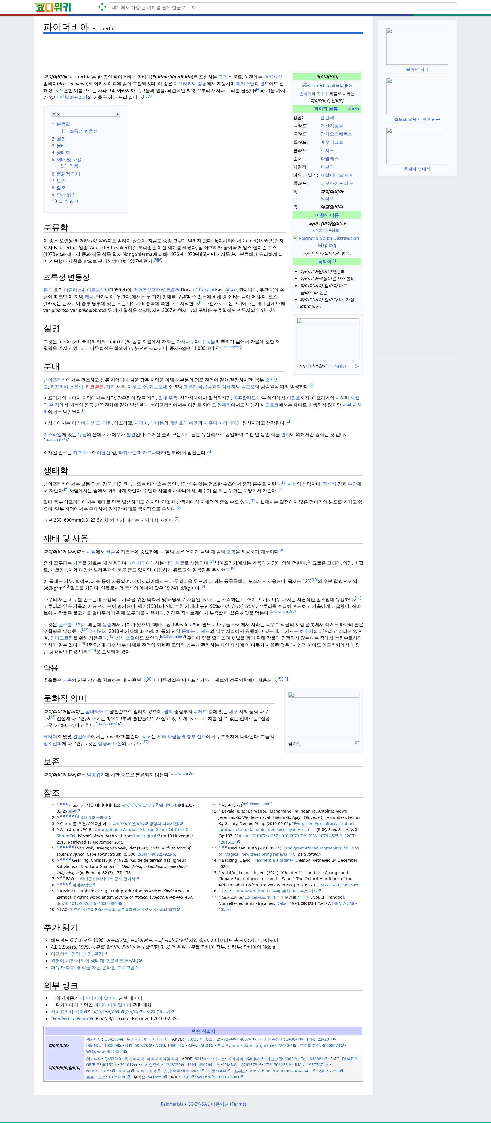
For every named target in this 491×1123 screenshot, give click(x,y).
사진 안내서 (157, 1012)
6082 (289, 1058)
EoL (304, 1058)
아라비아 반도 (86, 423)
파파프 (125, 1071)
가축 (77, 563)
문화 (186, 631)
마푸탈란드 (244, 398)
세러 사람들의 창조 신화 (181, 736)
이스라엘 (52, 434)
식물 (192, 1045)
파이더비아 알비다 (98, 998)
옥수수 (322, 93)
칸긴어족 (82, 736)
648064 (316, 1058)
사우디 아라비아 (220, 423)
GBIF (210, 1039)
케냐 (89, 296)
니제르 (203, 631)
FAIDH (204, 1045)
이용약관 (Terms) (228, 1104)
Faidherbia (172, 1104)
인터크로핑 (61, 638)
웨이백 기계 (169, 805)
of (195, 290)
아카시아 (273, 77)
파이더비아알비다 (162, 1058)
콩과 (222, 77)
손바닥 (305, 93)
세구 (233, 711)
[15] (93, 649)
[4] (258, 88)
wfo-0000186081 (224, 1077)
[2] (60, 88)
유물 (82, 434)
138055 (105, 1071)
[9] (233, 568)
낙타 (169, 563)
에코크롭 (274, 1058)
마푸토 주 (137, 386)
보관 (72, 811)
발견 (131, 434)
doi (60, 903)
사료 (179, 563)
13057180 (117, 1077)
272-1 (334, 1071)
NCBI (160, 1045)
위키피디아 (137, 1039)
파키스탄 (245, 83)
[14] (82, 643)
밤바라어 (95, 711)
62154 (200, 1058)
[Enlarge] (357, 365)
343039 (174, 1064)
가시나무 (185, 341)
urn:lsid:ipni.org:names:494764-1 (280, 1071)
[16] (52, 716)
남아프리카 (76, 97)
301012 (127, 1064)
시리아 (141, 423)
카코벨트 (95, 386)
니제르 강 (203, 711)
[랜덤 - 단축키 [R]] (103, 7)
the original (145, 835)
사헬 (354, 398)
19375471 (316, 1064)
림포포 (248, 386)
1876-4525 (328, 835)
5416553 (156, 1077)
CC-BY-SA (197, 1104)
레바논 (157, 423)
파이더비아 (159, 1039)
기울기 (320, 230)
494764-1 (207, 1064)
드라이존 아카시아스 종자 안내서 (105, 878)
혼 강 (54, 405)
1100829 (110, 1045)
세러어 (50, 736)
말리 (168, 711)
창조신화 (52, 743)
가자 (110, 386)
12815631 (228, 842)
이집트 (293, 398)
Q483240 (112, 1058)
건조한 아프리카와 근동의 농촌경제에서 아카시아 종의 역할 (123, 909)
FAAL (222, 1071)
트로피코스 (310, 1045)
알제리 (224, 405)
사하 (340, 398)
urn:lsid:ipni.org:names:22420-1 (262, 1045)
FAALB (347, 1058)
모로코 (272, 405)
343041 (293, 1039)
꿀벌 (110, 551)
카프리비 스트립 (66, 386)
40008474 (331, 1045)
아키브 (219, 1058)
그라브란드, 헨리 (260, 897)
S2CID (350, 835)
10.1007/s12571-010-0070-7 (277, 835)
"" (70, 1018)
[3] (137, 88)
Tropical (206, 290)
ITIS (128, 1045)
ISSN (313, 835)
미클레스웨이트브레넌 (86, 290)
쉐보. (335, 230)
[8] (282, 549)
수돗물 (208, 341)
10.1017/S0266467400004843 (91, 903)
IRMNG (93, 1045)
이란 (107, 423)
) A (328, 230)
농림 (107, 624)
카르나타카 (153, 452)
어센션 (104, 452)
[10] (314, 579)
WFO (90, 1051)
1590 (185, 1077)
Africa (231, 290)
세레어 (303, 897)
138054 (174, 1045)
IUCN (300, 1064)
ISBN (142, 854)
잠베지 (229, 386)
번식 (285, 434)
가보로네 (158, 386)
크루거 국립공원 (199, 386)
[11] (358, 597)
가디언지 (99, 631)
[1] (273, 308)
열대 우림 (168, 398)
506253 (281, 1064)
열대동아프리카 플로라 (156, 290)
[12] (85, 629)
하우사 (306, 631)
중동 (202, 83)
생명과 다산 (110, 743)
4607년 (246, 1039)
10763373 (248, 1064)
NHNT (340, 366)
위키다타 (94, 1039)
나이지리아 (139, 563)
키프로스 (82, 452)
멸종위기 (96, 774)
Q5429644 (113, 1039)
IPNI (311, 1039)
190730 (192, 1039)
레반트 (176, 423)
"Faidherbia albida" (271, 860)
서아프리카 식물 (67, 1012)
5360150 (105, 1064)
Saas (146, 736)
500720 (141, 1045)
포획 (231, 551)
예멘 (193, 423)
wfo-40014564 (110, 1051)
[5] (149, 95)
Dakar (282, 903)
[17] (145, 741)
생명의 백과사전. (163, 823)
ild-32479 (192, 1071)
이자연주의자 (272, 1039)
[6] (160, 259)
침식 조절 (125, 638)
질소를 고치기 (72, 624)
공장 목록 (172, 1071)
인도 (264, 83)
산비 (323, 1071)
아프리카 (183, 83)
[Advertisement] (203, 48)
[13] (111, 636)
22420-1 (325, 1039)
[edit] (353, 108)
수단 (352, 484)
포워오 (223, 1045)
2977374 (225, 1039)
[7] (201, 301)
